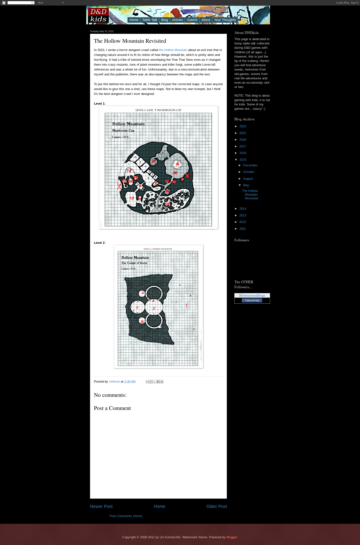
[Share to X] (155, 382)
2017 (243, 146)
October (249, 172)
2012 (243, 222)
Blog (164, 20)
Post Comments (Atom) (126, 516)
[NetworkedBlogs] (252, 295)
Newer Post (101, 506)
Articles (177, 20)
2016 (243, 153)
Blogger (231, 537)
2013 (243, 215)
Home (133, 20)
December (251, 165)
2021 (243, 133)
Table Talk (149, 20)
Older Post (216, 506)
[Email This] (147, 382)
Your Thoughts (225, 20)
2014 (243, 208)
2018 (243, 139)
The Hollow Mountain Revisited (250, 194)
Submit (192, 20)
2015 (243, 159)
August (248, 178)
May (246, 185)
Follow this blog (252, 300)
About (205, 20)
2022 (243, 126)
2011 (243, 228)
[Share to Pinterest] (162, 382)
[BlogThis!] (151, 382)
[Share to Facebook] (158, 382)
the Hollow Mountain (173, 50)
